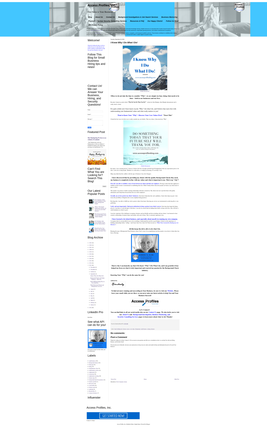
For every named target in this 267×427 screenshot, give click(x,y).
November (93, 269)
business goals (92, 387)
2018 (90, 254)
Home (145, 379)
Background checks (93, 362)
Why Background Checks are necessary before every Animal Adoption (100, 215)
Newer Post (113, 379)
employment (91, 372)
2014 (90, 263)
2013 (90, 265)
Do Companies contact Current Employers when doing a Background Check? (100, 201)
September (93, 274)
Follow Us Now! (172, 21)
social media (91, 385)
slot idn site (98, 33)
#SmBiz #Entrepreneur (144, 91)
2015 (90, 260)
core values (132, 329)
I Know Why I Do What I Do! (97, 276)
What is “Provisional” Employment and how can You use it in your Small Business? (100, 209)
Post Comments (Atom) (122, 381)
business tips (91, 378)
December (93, 267)
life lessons (91, 383)
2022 (90, 245)
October (92, 271)
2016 (90, 258)
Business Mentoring (169, 17)
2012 (90, 307)
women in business (93, 393)
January (92, 304)
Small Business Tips (93, 368)
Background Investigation (142, 314)
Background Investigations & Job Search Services (138, 17)
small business (144, 329)
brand (115, 329)
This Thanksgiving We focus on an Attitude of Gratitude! (97, 139)
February (93, 302)
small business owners (94, 370)
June (92, 293)
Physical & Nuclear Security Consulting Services (107, 21)
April (92, 298)
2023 (90, 243)
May (92, 295)
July (91, 291)
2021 (90, 247)
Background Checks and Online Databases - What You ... (97, 278)
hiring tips (91, 364)
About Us (99, 17)
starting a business (151, 329)
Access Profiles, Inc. (102, 5)
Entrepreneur (137, 329)
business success (126, 329)
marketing (91, 389)
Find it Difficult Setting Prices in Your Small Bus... (97, 282)
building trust (119, 329)
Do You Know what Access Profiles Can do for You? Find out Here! (100, 222)
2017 (90, 256)
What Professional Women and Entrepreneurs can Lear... (97, 285)
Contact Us (110, 17)
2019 (90, 251)
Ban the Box (91, 391)
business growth (92, 381)
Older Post (176, 379)
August (92, 289)
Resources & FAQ (137, 21)
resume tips (91, 374)
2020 (90, 249)
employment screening (94, 376)
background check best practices (96, 379)
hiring (90, 366)
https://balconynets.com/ (96, 30)
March (92, 300)
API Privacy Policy (95, 25)
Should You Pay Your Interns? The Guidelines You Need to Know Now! (100, 229)
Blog (90, 17)
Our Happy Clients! (155, 21)
